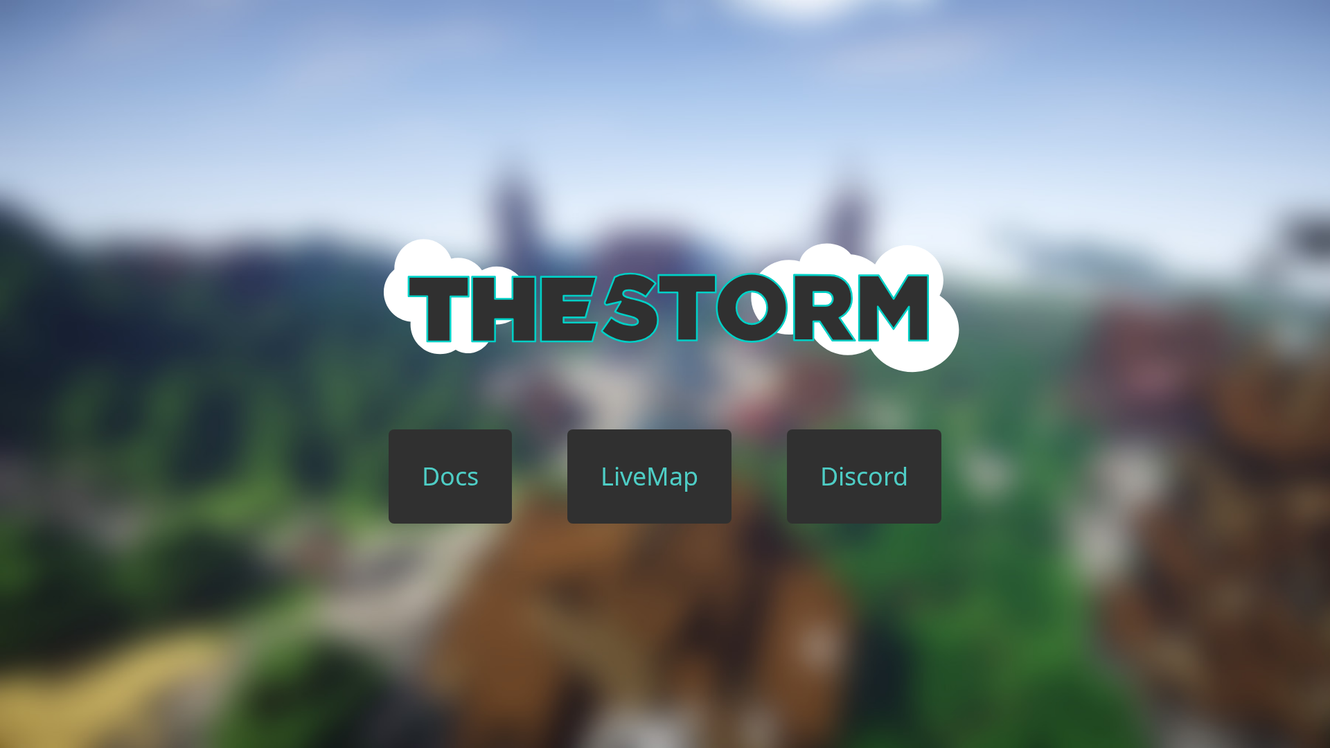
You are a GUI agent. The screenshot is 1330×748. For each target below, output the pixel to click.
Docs (450, 476)
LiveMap (649, 476)
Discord (864, 476)
